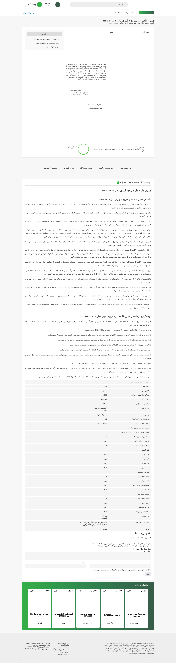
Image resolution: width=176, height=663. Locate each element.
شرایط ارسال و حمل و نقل (61, 649)
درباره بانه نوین (64, 652)
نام (150, 563)
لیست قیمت (119, 13)
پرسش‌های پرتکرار (28, 13)
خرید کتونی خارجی (63, 654)
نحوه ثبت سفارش (63, 647)
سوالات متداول (64, 650)
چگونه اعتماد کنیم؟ (63, 643)
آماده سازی (140, 23)
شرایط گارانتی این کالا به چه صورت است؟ (46, 39)
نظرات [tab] (122, 182)
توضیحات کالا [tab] (146, 182)
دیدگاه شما (146, 551)
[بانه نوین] (142, 4)
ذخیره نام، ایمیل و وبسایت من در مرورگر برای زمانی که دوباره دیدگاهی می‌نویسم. (121, 570)
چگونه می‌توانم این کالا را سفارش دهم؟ (47, 43)
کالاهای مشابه (141, 585)
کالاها (146, 23)
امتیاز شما (147, 549)
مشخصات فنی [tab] (133, 182)
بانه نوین (151, 23)
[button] (152, 596)
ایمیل (84, 563)
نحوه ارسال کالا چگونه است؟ (50, 47)
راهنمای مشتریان (131, 13)
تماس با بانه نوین (64, 645)
